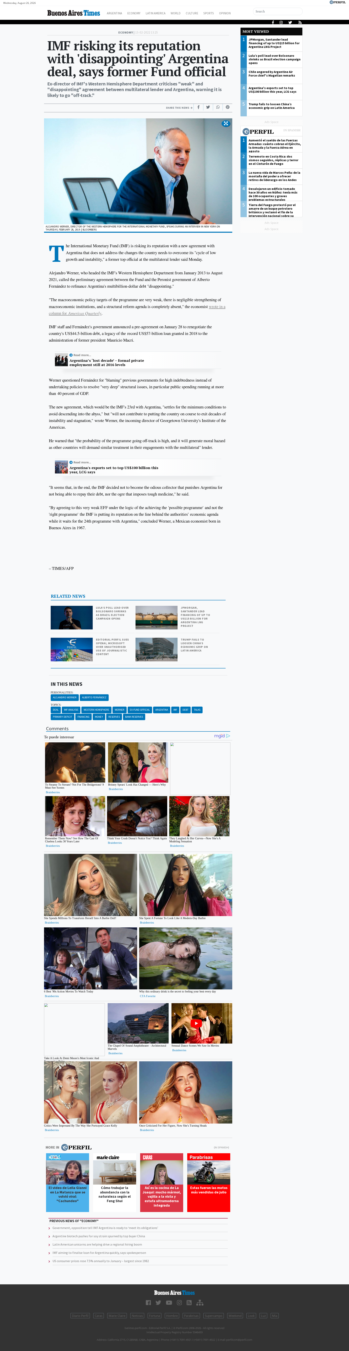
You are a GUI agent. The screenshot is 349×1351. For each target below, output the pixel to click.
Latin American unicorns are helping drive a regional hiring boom (97, 1244)
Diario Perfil (80, 1316)
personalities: (62, 692)
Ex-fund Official (140, 709)
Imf (175, 709)
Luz (263, 1316)
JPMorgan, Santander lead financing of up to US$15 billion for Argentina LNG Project (195, 617)
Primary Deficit (62, 717)
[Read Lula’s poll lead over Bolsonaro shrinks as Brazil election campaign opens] (72, 608)
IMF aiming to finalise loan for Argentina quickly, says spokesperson (99, 1253)
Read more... (82, 355)
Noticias (137, 1316)
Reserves (114, 717)
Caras (98, 1316)
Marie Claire (117, 1316)
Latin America (155, 13)
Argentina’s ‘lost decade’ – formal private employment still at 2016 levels (106, 362)
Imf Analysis (71, 709)
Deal (56, 709)
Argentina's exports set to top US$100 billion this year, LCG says (113, 470)
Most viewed (256, 31)
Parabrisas (191, 1316)
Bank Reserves (134, 717)
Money (99, 717)
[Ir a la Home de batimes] (174, 1292)
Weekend (235, 1316)
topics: (56, 705)
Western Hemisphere (96, 709)
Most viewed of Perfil (271, 132)
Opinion (225, 13)
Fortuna (154, 1316)
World (176, 13)
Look (251, 1316)
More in (52, 1147)
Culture (192, 13)
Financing (83, 717)
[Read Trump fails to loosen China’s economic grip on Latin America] (157, 640)
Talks (197, 709)
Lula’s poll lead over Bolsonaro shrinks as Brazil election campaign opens (112, 613)
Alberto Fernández (94, 697)
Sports (208, 13)
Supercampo (213, 1316)
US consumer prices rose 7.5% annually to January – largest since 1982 (101, 1261)
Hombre (172, 1316)
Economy (133, 13)
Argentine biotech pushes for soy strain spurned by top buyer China (99, 1236)
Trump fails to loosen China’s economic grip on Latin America (194, 645)
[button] (226, 123)
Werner (119, 709)
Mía (274, 1316)
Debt (185, 709)
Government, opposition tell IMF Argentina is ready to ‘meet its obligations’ (105, 1228)
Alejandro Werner (65, 697)
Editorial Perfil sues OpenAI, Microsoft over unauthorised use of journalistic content (112, 647)
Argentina (114, 13)
